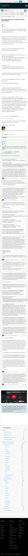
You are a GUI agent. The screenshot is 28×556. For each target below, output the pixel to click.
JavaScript (7, 462)
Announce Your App (8, 433)
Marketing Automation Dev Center (13, 535)
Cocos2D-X (7, 456)
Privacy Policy (18, 554)
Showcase (12, 527)
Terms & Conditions (10, 554)
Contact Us (3, 535)
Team (2, 523)
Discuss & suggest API (8, 439)
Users (2, 16)
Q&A (2, 13)
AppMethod (7, 467)
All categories (7, 427)
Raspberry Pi (7, 453)
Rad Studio (7, 469)
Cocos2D (7, 504)
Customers (3, 530)
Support (2, 537)
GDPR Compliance (13, 548)
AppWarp (6, 480)
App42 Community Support (8, 442)
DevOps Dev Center (14, 546)
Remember (17, 1)
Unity (6, 449)
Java (6, 471)
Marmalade (7, 466)
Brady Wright (21, 130)
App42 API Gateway (7, 510)
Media (2, 528)
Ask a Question (8, 16)
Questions (6, 13)
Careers (2, 532)
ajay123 (12, 151)
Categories (22, 13)
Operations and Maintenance (9, 437)
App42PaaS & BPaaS (14, 130)
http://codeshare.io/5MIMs (7, 118)
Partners (2, 527)
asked (3, 130)
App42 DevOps (7, 508)
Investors (2, 525)
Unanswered (12, 13)
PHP (6, 473)
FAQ (13, 16)
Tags (17, 13)
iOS (6, 447)
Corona (6, 460)
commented (6, 178)
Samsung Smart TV (9, 475)
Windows (7, 451)
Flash (6, 464)
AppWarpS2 (6, 506)
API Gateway (21, 530)
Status (2, 538)
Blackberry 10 (8, 477)
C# (5, 455)
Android (7, 445)
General (4, 430)
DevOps (20, 537)
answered (4, 151)
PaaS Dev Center (13, 545)
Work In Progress (7, 435)
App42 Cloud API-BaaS (8, 443)
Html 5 (6, 490)
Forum (6, 10)
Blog (11, 525)
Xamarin (7, 458)
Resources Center (13, 528)
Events (2, 533)
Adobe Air (7, 493)
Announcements (7, 432)
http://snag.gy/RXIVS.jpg (6, 281)
